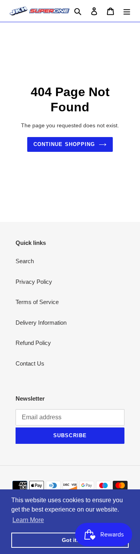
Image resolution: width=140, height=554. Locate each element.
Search (25, 261)
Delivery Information (41, 322)
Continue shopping (64, 144)
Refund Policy (33, 342)
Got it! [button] (70, 540)
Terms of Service (37, 302)
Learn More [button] (28, 520)
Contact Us (30, 363)
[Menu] (127, 11)
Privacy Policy (34, 281)
